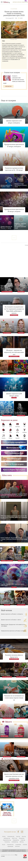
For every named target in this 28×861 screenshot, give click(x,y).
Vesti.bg (18, 836)
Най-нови (15, 2)
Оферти (8, 722)
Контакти (17, 846)
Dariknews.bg (7, 838)
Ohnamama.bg (10, 836)
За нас (3, 844)
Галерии (14, 8)
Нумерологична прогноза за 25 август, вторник (13, 630)
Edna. (6, 2)
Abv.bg (3, 836)
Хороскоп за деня (9, 420)
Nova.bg (24, 836)
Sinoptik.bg (21, 838)
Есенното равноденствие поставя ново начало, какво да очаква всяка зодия (14, 79)
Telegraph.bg (16, 840)
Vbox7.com (14, 838)
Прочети (8, 86)
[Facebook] (18, 831)
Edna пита (7, 475)
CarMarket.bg (15, 842)
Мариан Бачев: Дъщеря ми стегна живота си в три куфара (13, 625)
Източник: (12, 39)
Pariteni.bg (7, 842)
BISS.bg (21, 842)
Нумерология (25, 2)
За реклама (18, 844)
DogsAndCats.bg (7, 840)
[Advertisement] (14, 260)
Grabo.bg (23, 840)
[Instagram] (22, 831)
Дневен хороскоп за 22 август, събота (11, 619)
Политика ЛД (10, 844)
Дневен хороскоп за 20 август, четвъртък (12, 614)
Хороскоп (19, 2)
